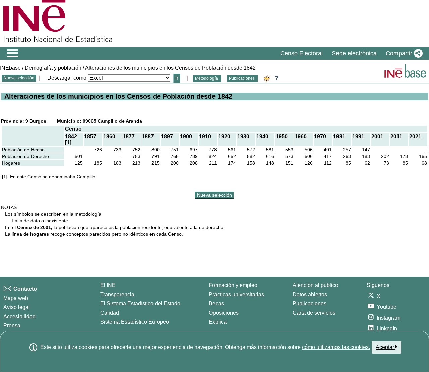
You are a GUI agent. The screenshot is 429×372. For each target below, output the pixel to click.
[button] (403, 53)
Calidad (109, 313)
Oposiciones (224, 313)
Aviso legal (16, 307)
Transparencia (117, 294)
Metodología (207, 78)
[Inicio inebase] (405, 71)
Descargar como (66, 78)
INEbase (10, 68)
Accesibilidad (19, 316)
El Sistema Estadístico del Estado (140, 303)
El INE (108, 285)
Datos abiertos (310, 294)
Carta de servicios (314, 313)
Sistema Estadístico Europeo (134, 322)
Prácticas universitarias (236, 294)
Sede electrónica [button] (354, 53)
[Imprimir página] (267, 78)
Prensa (11, 325)
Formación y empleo (233, 285)
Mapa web (15, 298)
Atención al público (315, 285)
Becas (216, 303)
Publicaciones (242, 78)
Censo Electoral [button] (301, 53)
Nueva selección (19, 78)
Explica (218, 322)
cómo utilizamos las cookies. (336, 347)
